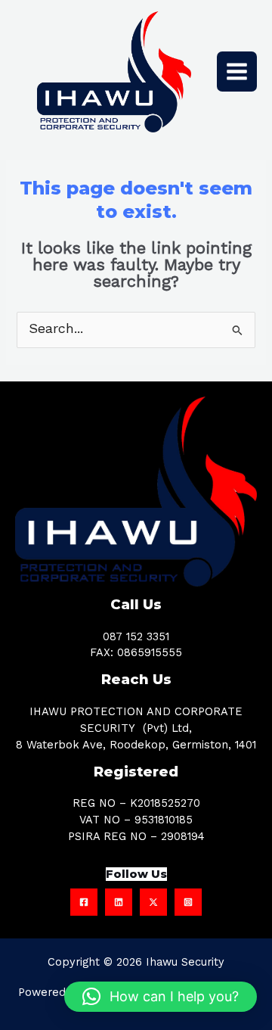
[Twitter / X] (153, 902)
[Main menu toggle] (237, 71)
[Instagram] (188, 902)
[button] (160, 997)
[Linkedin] (118, 902)
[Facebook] (83, 902)
